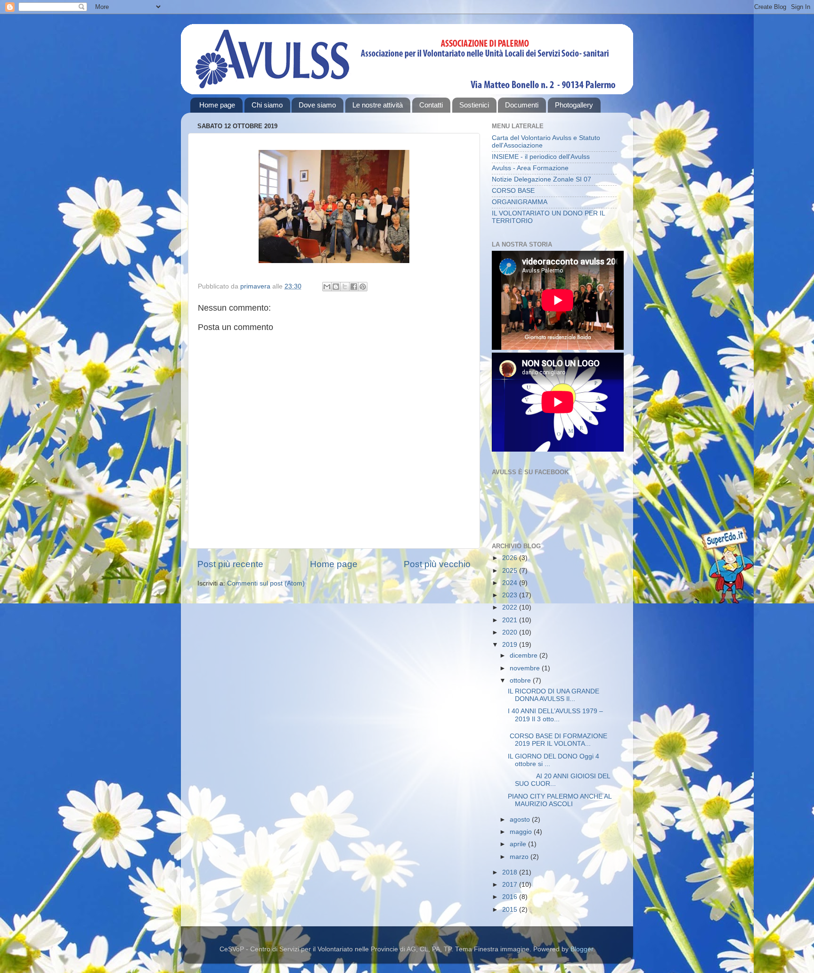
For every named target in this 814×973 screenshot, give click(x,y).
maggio (522, 831)
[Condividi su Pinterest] (362, 286)
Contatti (431, 105)
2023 (510, 595)
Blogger (581, 949)
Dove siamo (317, 105)
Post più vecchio (437, 564)
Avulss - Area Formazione (530, 168)
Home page (217, 105)
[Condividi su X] (345, 286)
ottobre (521, 680)
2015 (510, 909)
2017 (510, 884)
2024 (510, 582)
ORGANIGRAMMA (519, 202)
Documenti (521, 105)
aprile (519, 844)
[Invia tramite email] (327, 286)
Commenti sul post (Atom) (266, 583)
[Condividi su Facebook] (353, 286)
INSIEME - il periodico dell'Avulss (541, 156)
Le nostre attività (377, 105)
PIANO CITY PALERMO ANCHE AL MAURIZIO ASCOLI (559, 800)
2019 (510, 644)
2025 (510, 570)
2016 (510, 896)
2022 (510, 607)
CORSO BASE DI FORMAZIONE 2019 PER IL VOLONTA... (557, 740)
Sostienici (474, 105)
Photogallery (574, 105)
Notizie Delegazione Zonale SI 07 (541, 179)
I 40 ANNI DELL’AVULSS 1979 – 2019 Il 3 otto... (555, 715)
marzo (520, 856)
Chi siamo (267, 105)
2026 (510, 557)
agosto (521, 819)
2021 (510, 620)
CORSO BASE (513, 190)
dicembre (524, 655)
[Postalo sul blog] (336, 286)
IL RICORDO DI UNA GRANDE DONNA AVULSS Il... (553, 695)
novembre (526, 668)
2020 (510, 632)
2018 (510, 872)
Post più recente (230, 564)
